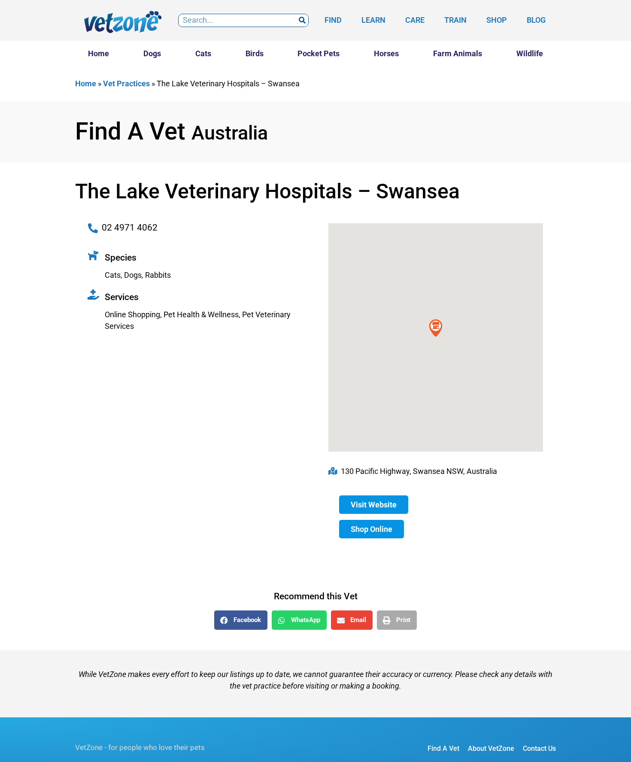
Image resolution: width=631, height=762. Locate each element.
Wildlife (529, 53)
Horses (386, 53)
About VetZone (491, 748)
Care (415, 19)
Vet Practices (126, 83)
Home (98, 53)
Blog (536, 19)
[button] (240, 620)
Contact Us (539, 748)
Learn (373, 19)
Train (455, 19)
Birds (255, 53)
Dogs (152, 53)
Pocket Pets (318, 53)
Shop (496, 19)
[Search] (302, 20)
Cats (203, 53)
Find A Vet (443, 748)
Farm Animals (457, 53)
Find (333, 19)
